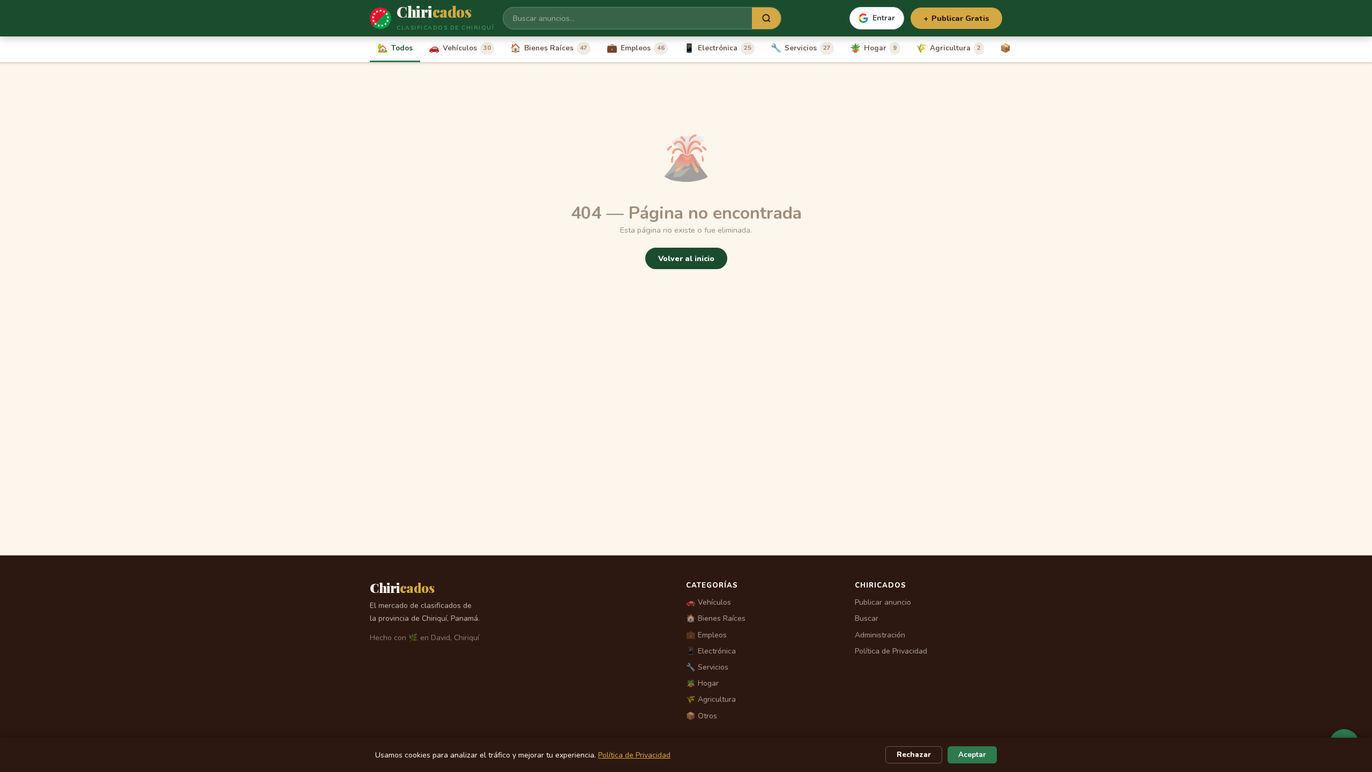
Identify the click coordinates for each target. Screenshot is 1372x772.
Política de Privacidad (891, 651)
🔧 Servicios (707, 667)
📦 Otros (701, 716)
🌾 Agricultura (711, 699)
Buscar (866, 618)
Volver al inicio (686, 258)
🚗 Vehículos (708, 602)
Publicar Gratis (956, 18)
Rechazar (914, 754)
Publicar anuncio (883, 602)
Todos (395, 48)
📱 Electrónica (711, 651)
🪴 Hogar (702, 683)
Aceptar (972, 754)
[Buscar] (766, 18)
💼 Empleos (706, 635)
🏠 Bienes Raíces (715, 618)
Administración (880, 635)
